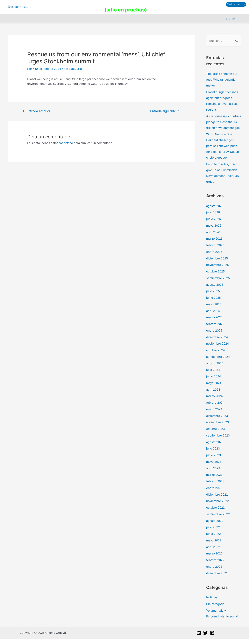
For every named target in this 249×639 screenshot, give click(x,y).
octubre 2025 (215, 271)
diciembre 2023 (217, 416)
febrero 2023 (215, 481)
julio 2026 (213, 212)
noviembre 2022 (217, 501)
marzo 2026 (214, 238)
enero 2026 (214, 252)
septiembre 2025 (218, 278)
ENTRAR (231, 19)
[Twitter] (205, 633)
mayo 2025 (213, 304)
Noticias (211, 597)
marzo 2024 (214, 396)
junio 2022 (213, 534)
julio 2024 (213, 370)
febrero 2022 (215, 560)
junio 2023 (213, 455)
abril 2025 (213, 311)
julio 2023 (213, 448)
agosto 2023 (215, 442)
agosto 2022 (214, 521)
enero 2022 (214, 566)
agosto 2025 (214, 284)
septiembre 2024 (218, 357)
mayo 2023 (214, 462)
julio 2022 (213, 527)
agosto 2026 (214, 206)
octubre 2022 (215, 507)
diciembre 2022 (217, 494)
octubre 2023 (215, 429)
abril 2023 (213, 468)
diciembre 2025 (217, 258)
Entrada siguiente (165, 111)
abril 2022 (213, 547)
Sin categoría (73, 69)
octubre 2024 (215, 350)
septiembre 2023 (218, 435)
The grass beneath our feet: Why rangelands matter (222, 79)
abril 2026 (213, 232)
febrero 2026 (215, 245)
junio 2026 (213, 219)
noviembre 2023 (217, 422)
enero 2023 (214, 488)
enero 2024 (214, 409)
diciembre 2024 (217, 337)
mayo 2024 (214, 383)
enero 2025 (214, 330)
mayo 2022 (213, 540)
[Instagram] (212, 633)
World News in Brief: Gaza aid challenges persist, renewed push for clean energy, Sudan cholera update (222, 145)
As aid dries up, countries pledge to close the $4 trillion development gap (223, 122)
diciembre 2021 (216, 573)
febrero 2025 (215, 324)
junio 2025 (213, 297)
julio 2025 (213, 291)
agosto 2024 (215, 363)
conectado (66, 143)
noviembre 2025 (217, 265)
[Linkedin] (198, 633)
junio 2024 (213, 376)
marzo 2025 (214, 317)
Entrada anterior (36, 111)
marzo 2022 (214, 553)
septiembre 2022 (218, 514)
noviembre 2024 (217, 343)
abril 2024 (213, 389)
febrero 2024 (215, 402)
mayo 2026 (213, 225)
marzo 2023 (214, 475)
